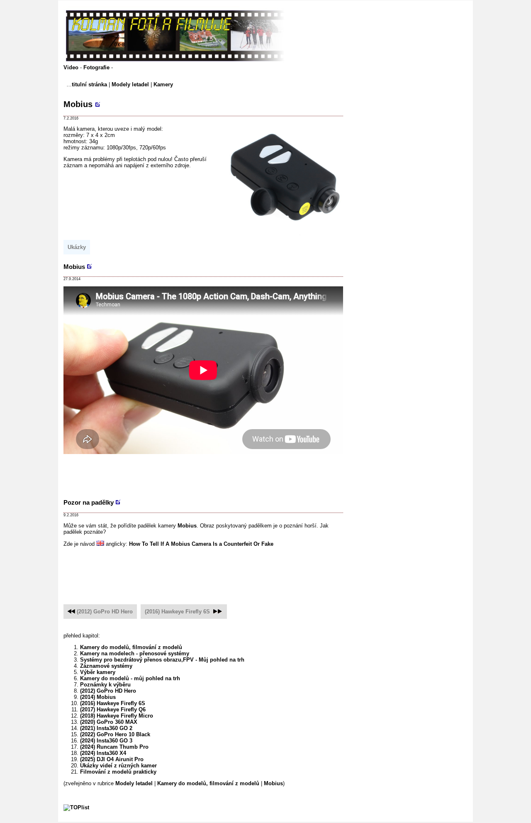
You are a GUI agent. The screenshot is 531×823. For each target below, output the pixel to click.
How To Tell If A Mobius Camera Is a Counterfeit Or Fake (201, 544)
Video (71, 67)
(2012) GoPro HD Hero (105, 611)
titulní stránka (89, 84)
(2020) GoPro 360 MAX (108, 722)
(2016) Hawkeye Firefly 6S (177, 611)
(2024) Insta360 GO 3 (106, 741)
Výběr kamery (97, 672)
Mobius (78, 104)
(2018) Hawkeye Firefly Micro (116, 716)
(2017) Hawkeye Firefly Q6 (113, 709)
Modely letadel (130, 84)
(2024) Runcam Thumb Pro (114, 747)
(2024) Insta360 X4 (103, 753)
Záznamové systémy (106, 666)
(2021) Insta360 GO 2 (106, 728)
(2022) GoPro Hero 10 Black (115, 734)
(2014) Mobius (98, 697)
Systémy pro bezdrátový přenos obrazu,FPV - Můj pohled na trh (162, 660)
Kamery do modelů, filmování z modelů (131, 647)
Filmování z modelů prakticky (118, 772)
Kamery (163, 84)
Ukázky (77, 247)
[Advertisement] (214, 472)
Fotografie (97, 67)
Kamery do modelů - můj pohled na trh (130, 678)
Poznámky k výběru (105, 684)
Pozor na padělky (88, 502)
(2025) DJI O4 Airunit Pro (112, 759)
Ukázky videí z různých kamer (118, 765)
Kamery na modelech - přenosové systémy (134, 653)
